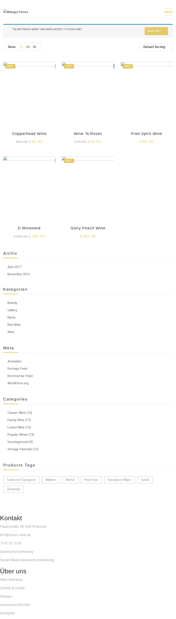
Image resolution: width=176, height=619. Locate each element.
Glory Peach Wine (88, 228)
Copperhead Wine (29, 134)
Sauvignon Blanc (119, 480)
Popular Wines (18, 435)
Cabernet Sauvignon (21, 480)
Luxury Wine (16, 427)
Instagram (7, 613)
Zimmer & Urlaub (12, 588)
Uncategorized (18, 442)
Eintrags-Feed (17, 369)
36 (34, 47)
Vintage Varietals (20, 449)
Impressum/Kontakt (15, 605)
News (11, 317)
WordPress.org (18, 383)
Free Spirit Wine (146, 134)
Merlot (70, 480)
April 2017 (14, 267)
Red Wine (14, 325)
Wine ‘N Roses (88, 134)
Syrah (145, 480)
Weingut (6, 596)
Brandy (12, 303)
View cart (154, 31)
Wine (11, 332)
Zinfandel (13, 489)
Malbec (51, 480)
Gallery (12, 310)
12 (21, 47)
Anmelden (15, 361)
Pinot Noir (91, 480)
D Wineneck (29, 228)
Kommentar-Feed (20, 376)
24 (27, 47)
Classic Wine (17, 413)
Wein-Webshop (11, 580)
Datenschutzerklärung (16, 552)
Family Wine (16, 420)
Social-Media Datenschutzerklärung (27, 560)
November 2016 (19, 274)
